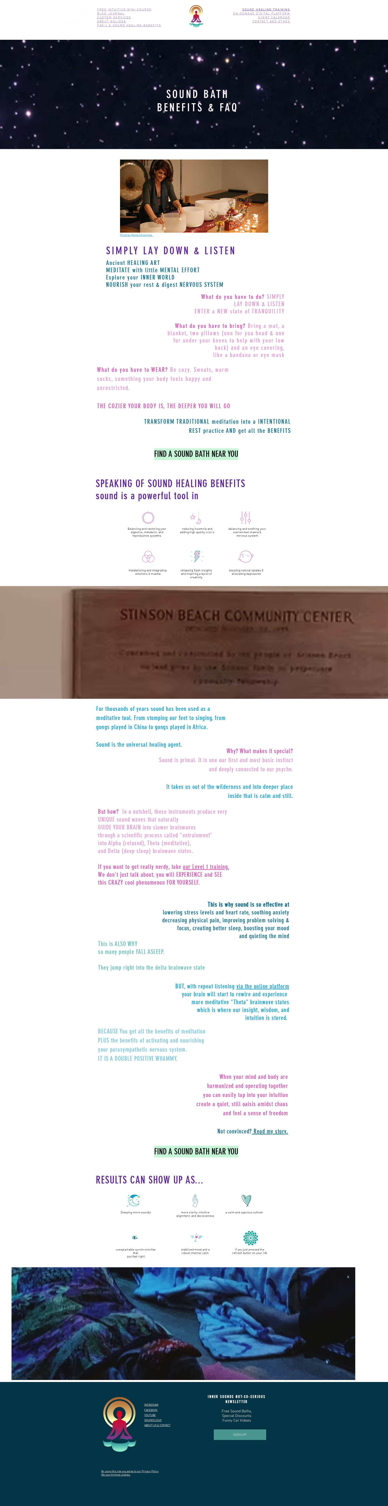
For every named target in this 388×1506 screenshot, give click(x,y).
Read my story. (270, 1131)
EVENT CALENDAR (274, 17)
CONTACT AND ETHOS (271, 21)
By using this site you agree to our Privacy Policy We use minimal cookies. (130, 1473)
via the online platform (262, 986)
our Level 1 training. (206, 866)
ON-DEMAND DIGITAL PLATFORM (261, 14)
